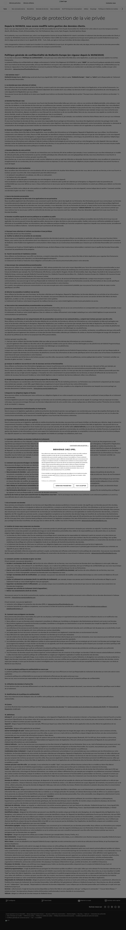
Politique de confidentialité (49, 480)
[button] (79, 445)
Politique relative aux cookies (63, 475)
